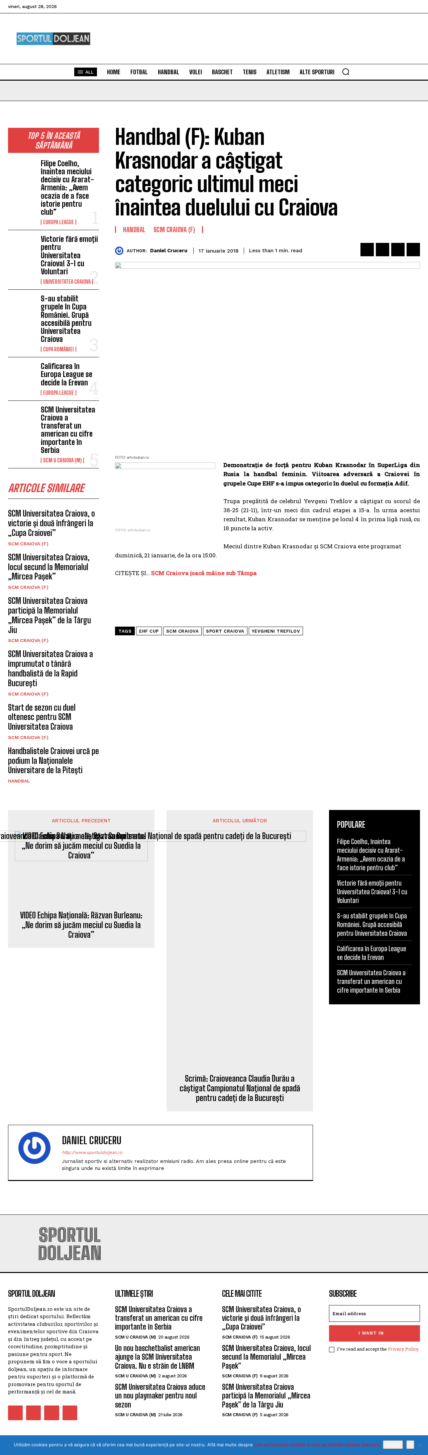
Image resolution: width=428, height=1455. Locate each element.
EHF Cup (149, 631)
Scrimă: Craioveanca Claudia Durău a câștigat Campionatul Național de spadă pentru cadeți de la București (240, 1088)
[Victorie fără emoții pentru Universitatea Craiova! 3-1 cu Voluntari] (21, 247)
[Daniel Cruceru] (121, 251)
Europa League (58, 222)
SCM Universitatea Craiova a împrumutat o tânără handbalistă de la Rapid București (50, 668)
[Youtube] (70, 1412)
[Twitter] (382, 249)
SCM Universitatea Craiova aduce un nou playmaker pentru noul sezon (160, 1395)
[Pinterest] (398, 249)
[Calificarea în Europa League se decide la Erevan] (21, 374)
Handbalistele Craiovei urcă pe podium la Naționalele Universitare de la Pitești (53, 760)
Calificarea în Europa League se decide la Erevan (66, 374)
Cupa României (58, 349)
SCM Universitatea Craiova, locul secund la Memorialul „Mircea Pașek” (49, 566)
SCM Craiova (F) (28, 543)
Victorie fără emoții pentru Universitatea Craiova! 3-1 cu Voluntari (69, 255)
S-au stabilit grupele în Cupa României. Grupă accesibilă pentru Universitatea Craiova (66, 319)
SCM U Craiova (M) (62, 460)
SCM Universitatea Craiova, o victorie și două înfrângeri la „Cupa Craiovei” (51, 523)
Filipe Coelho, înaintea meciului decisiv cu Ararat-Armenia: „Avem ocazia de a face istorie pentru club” (67, 187)
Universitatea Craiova (67, 281)
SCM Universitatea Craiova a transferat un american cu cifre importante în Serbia (68, 430)
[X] (419, 1445)
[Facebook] (367, 249)
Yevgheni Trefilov (276, 631)
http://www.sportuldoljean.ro (92, 1152)
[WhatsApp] (413, 249)
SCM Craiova (182, 631)
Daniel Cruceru (168, 251)
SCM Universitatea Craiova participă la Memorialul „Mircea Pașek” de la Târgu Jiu (49, 615)
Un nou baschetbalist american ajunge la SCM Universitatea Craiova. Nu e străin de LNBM (157, 1357)
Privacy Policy (403, 1349)
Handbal (19, 781)
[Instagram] (33, 1412)
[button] (346, 72)
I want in (371, 1333)
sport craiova (225, 631)
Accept (393, 1444)
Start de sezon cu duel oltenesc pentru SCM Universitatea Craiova (42, 717)
